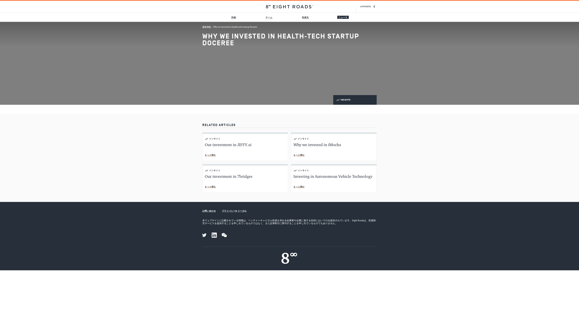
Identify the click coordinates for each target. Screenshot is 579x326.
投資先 (305, 17)
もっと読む (210, 155)
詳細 (233, 17)
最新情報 (206, 27)
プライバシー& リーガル (234, 211)
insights (346, 100)
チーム (269, 17)
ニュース (343, 17)
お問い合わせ (209, 211)
